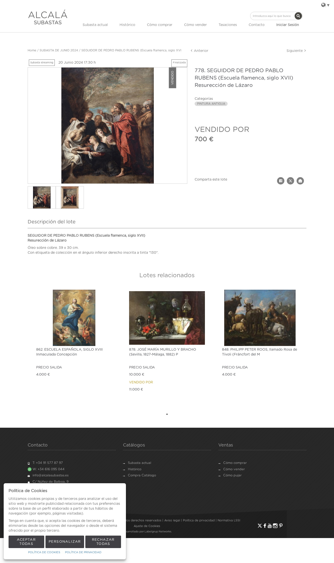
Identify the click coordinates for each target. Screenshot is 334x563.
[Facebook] (265, 526)
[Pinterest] (280, 525)
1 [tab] (167, 414)
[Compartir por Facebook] (280, 180)
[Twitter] (259, 525)
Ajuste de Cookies (147, 526)
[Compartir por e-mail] (300, 180)
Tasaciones (228, 25)
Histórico (127, 25)
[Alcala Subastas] (48, 17)
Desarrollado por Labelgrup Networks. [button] (147, 531)
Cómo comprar (159, 25)
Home (32, 50)
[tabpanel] (74, 348)
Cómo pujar (232, 475)
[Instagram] (275, 525)
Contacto (257, 25)
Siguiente (295, 51)
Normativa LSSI (229, 520)
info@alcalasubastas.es (50, 475)
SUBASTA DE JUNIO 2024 (59, 50)
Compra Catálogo (142, 475)
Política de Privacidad (83, 552)
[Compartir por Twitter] (290, 180)
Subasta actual (95, 25)
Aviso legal (172, 520)
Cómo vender (195, 25)
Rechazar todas (103, 542)
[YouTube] (269, 525)
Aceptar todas (26, 542)
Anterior (200, 51)
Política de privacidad (199, 520)
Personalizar (65, 541)
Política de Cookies (44, 552)
